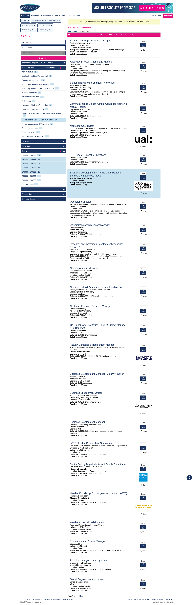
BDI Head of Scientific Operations (88, 155)
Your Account (156, 15)
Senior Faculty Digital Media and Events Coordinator (98, 464)
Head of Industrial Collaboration (87, 522)
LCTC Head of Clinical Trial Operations (91, 443)
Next (81, 596)
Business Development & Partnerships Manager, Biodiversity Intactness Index (96, 174)
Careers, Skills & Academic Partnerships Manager (97, 287)
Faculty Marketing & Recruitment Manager (92, 344)
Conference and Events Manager (87, 541)
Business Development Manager (87, 422)
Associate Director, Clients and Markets (91, 61)
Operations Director (80, 201)
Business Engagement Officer (86, 392)
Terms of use (132, 599)
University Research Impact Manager (90, 225)
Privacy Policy (141, 599)
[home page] (30, 8)
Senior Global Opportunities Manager (90, 40)
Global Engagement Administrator (88, 579)
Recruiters (168, 15)
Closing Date (84, 31)
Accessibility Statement (165, 599)
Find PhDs (35, 15)
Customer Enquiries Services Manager (90, 306)
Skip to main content (9, 2)
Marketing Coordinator (82, 125)
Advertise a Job (73, 15)
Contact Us (37, 603)
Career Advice (47, 15)
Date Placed (72, 31)
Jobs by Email (60, 15)
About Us (30, 603)
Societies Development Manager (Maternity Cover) (97, 373)
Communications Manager (84, 268)
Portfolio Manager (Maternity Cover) (89, 560)
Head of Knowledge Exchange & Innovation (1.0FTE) (98, 493)
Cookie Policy (151, 599)
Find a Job (25, 15)
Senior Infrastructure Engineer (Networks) (92, 82)
